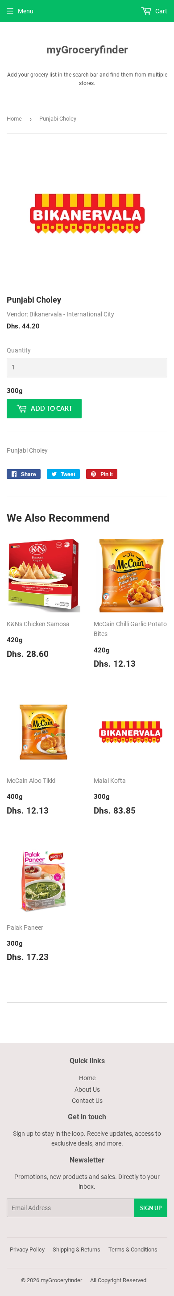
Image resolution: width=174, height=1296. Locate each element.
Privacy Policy (27, 1249)
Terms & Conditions (132, 1249)
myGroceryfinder (87, 49)
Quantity (19, 350)
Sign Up (151, 1208)
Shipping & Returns (76, 1249)
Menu (25, 11)
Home (14, 118)
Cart (160, 11)
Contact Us (87, 1100)
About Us (87, 1089)
